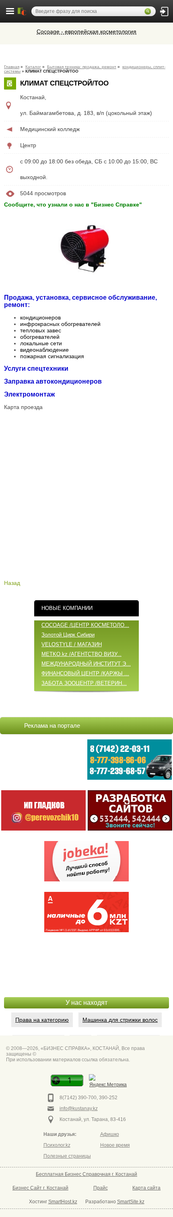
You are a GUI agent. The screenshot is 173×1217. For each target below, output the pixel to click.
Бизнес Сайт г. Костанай (40, 1188)
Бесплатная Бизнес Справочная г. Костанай (86, 1174)
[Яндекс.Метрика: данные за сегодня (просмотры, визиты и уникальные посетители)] (108, 1081)
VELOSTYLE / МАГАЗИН (71, 644)
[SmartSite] (130, 810)
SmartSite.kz (130, 1201)
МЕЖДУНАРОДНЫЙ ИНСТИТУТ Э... (86, 664)
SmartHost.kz (62, 1201)
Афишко (109, 1134)
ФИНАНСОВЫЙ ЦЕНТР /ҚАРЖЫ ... (85, 673)
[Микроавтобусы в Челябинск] (43, 810)
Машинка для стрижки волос (120, 1020)
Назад (12, 583)
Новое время (115, 1145)
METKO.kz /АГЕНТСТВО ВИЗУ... (81, 654)
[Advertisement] (86, 977)
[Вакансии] (86, 861)
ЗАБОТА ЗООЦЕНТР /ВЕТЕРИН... (84, 683)
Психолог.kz (56, 1145)
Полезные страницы (67, 1156)
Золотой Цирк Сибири (68, 635)
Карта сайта (146, 1188)
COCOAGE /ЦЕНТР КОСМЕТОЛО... (85, 625)
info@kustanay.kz (79, 1108)
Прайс (100, 1188)
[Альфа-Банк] (86, 912)
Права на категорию (42, 1020)
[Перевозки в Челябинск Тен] (129, 759)
